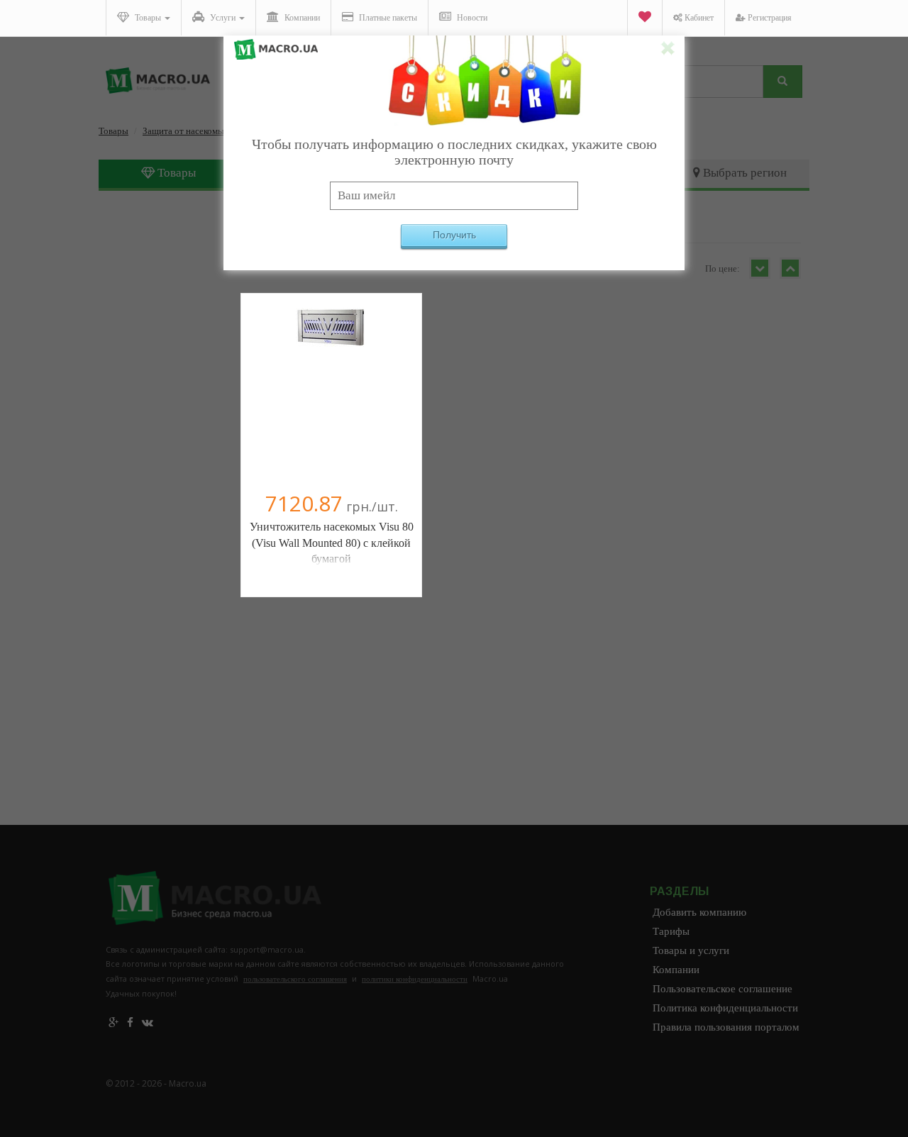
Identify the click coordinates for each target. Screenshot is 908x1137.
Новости (471, 18)
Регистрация (769, 18)
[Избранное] (644, 18)
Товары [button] (148, 18)
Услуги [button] (223, 18)
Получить (454, 234)
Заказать (331, 402)
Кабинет (698, 18)
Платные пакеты (387, 18)
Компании (301, 18)
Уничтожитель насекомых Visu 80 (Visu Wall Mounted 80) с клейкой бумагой (332, 543)
